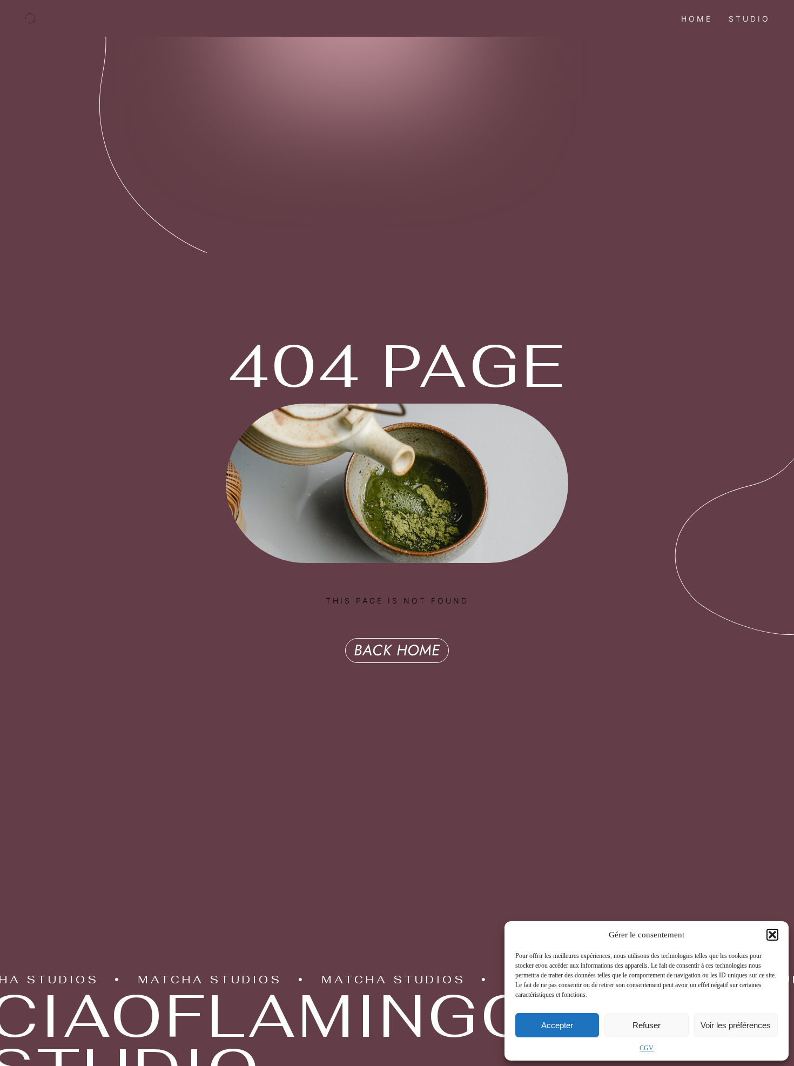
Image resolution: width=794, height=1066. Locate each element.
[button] (772, 934)
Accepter (557, 1025)
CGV (647, 1048)
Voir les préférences (736, 1025)
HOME (696, 18)
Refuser (646, 1025)
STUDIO (749, 18)
